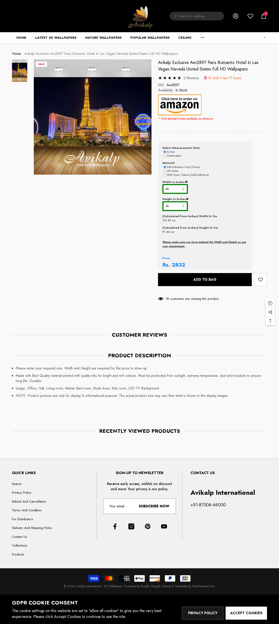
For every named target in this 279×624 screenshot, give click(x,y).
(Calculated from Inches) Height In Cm (190, 228)
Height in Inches (195, 199)
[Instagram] (131, 526)
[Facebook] (115, 526)
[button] (263, 16)
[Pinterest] (148, 526)
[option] (92, 117)
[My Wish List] (250, 16)
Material (168, 163)
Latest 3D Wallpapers (56, 37)
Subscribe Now (154, 506)
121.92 (166, 220)
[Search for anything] (197, 16)
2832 (178, 264)
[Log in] (235, 16)
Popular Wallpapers (150, 37)
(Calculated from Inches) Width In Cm (189, 216)
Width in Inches (194, 182)
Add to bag (204, 279)
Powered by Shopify (137, 586)
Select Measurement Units (181, 148)
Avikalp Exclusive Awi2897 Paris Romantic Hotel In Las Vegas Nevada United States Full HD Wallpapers (208, 65)
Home (16, 53)
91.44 (166, 232)
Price (166, 258)
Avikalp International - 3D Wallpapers (99, 586)
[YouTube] (164, 526)
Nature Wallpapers (103, 37)
